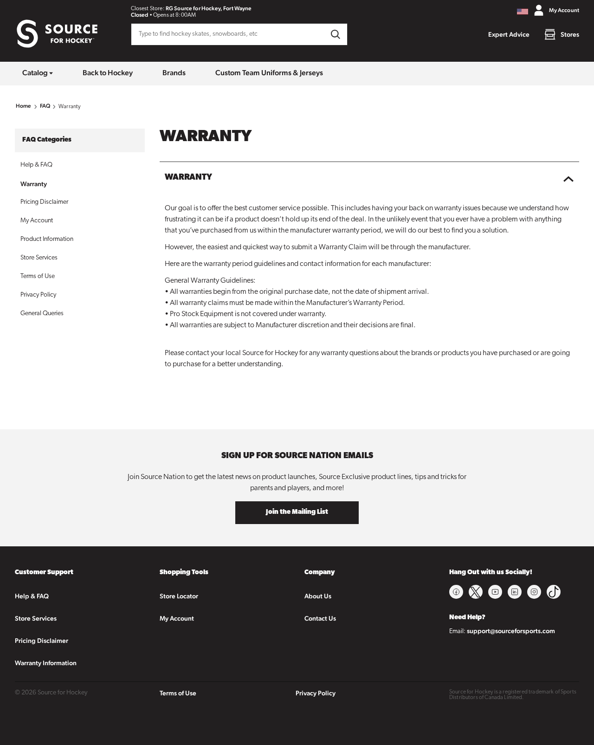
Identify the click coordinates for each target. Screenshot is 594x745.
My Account (36, 220)
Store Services (39, 257)
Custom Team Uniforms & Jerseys (269, 72)
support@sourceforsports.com (511, 631)
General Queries (42, 313)
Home (24, 106)
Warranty (33, 184)
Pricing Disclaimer (44, 202)
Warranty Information (46, 663)
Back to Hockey (108, 72)
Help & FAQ (36, 165)
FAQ (45, 106)
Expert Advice (508, 34)
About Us (317, 596)
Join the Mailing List (297, 512)
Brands (174, 72)
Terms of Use (37, 276)
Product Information (46, 239)
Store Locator (179, 596)
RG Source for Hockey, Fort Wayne (209, 8)
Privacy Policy (38, 295)
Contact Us (320, 618)
